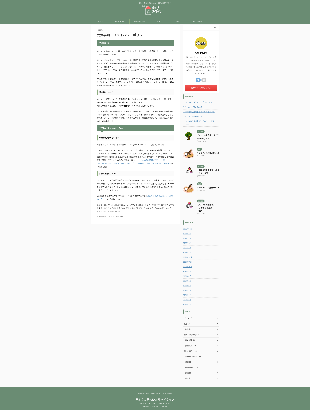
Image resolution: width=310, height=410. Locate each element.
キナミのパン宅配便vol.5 (192, 116)
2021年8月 (187, 276)
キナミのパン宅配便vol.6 (192, 107)
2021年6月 (187, 286)
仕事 (158, 21)
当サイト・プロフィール (201, 88)
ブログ (178, 21)
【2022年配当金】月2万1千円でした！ (197, 102)
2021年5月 (187, 290)
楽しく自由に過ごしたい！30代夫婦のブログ (155, 403)
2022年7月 (187, 238)
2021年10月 (187, 267)
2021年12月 (187, 257)
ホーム (100, 21)
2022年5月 (187, 248)
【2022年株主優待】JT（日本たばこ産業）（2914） (199, 122)
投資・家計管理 (139, 21)
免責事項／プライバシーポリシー (149, 393)
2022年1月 (187, 252)
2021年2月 (187, 304)
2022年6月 (187, 243)
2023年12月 (187, 229)
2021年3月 (187, 300)
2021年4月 (187, 295)
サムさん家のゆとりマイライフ (155, 399)
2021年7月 (187, 281)
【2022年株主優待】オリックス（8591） (199, 112)
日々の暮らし (120, 21)
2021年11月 (187, 262)
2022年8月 (187, 234)
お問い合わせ (197, 21)
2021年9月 (187, 271)
